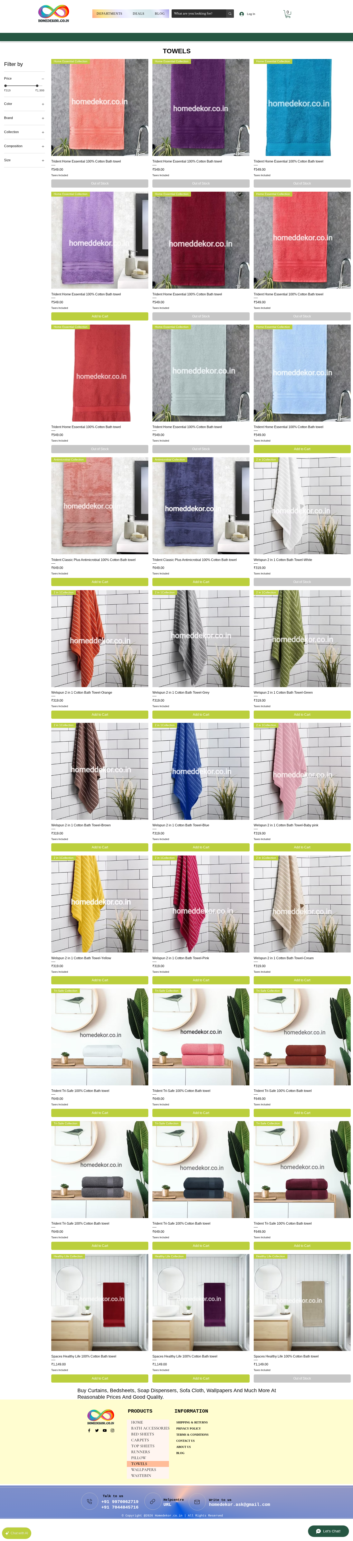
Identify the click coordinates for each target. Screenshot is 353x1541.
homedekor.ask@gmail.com (239, 1504)
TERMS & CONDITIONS (192, 1435)
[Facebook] (89, 1430)
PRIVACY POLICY (189, 1429)
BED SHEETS (142, 1434)
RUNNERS (140, 1452)
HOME (137, 1422)
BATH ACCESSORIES (150, 1428)
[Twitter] (97, 1430)
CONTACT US (185, 1441)
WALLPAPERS (143, 1469)
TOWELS (139, 1463)
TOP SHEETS (142, 1446)
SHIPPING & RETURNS (192, 1422)
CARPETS (140, 1440)
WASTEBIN (141, 1475)
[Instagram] (112, 1430)
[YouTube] (104, 1430)
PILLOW (138, 1457)
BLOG (180, 1453)
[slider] (5, 85)
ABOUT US (183, 1447)
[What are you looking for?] (230, 13)
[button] (109, 13)
